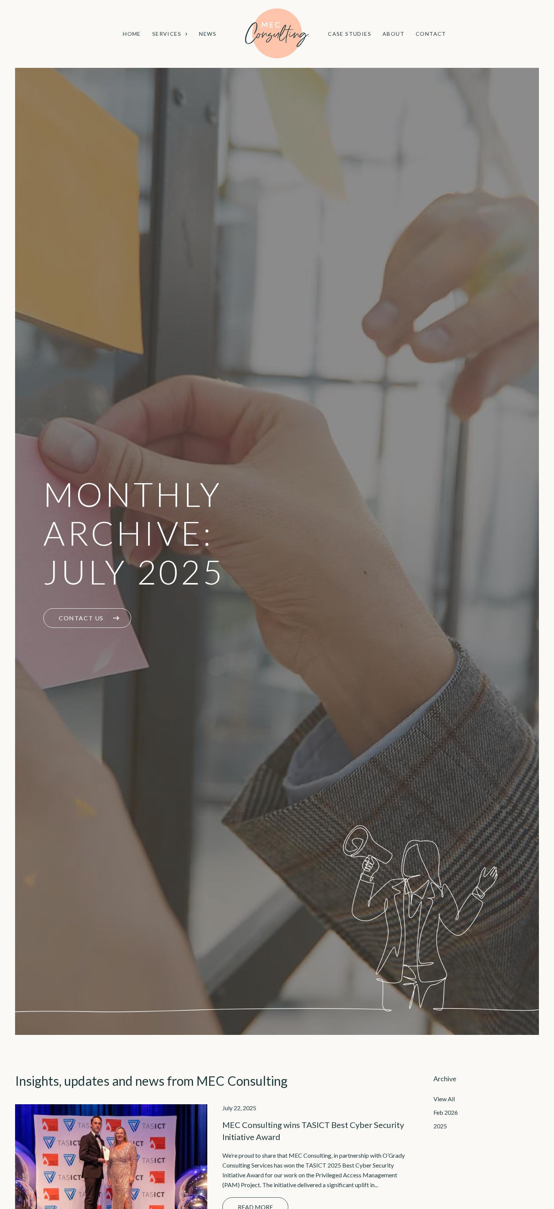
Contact (431, 34)
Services (166, 34)
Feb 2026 (445, 1112)
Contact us (82, 617)
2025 (440, 1125)
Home (132, 34)
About (393, 34)
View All (444, 1098)
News (207, 34)
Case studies (349, 34)
